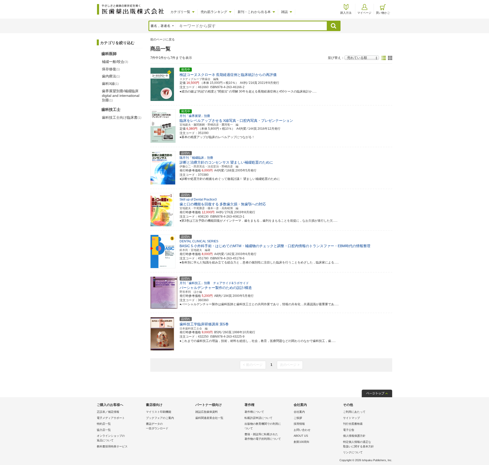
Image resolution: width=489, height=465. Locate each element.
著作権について (254, 411)
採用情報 (299, 423)
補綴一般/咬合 (115, 62)
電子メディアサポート (111, 417)
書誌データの (157, 426)
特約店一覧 (104, 423)
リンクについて (353, 452)
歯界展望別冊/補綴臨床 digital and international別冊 (120, 95)
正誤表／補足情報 (108, 411)
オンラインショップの (111, 438)
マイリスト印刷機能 (158, 411)
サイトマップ (351, 417)
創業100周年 (301, 441)
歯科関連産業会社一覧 (209, 417)
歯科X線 (110, 84)
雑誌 (284, 12)
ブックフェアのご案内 (160, 417)
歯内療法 (111, 76)
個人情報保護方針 (354, 435)
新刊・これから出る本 (254, 12)
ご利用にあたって (354, 411)
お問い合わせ (302, 429)
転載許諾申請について (258, 417)
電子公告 (348, 429)
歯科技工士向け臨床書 (121, 117)
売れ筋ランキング (214, 12)
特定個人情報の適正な (358, 444)
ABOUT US (301, 435)
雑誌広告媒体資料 (206, 411)
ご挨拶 (298, 417)
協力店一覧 (104, 429)
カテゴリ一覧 (180, 12)
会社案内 (299, 411)
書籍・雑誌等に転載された (262, 436)
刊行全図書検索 (353, 423)
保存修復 (111, 69)
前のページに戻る (162, 39)
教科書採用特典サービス (112, 446)
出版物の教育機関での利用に (262, 426)
